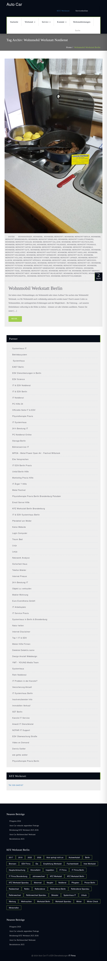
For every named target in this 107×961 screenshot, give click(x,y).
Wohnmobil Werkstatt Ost (78, 263)
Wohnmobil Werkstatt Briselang (42, 239)
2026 (39, 857)
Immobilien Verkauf (21, 705)
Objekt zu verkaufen (21, 588)
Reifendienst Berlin (58, 889)
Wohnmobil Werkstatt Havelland (72, 252)
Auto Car (14, 4)
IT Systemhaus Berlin (22, 693)
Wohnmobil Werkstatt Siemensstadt (39, 268)
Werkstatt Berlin (43, 901)
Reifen (26, 889)
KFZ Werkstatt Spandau (19, 882)
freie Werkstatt (90, 863)
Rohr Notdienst (19, 674)
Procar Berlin (89, 882)
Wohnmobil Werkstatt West (17, 273)
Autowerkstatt (74, 857)
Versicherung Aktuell (22, 687)
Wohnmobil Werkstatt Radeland (38, 265)
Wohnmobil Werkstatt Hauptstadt (42, 252)
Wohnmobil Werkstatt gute (17, 250)
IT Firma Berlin (78, 870)
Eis (37, 863)
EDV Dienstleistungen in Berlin (26, 373)
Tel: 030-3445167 (16, 785)
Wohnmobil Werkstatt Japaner (63, 257)
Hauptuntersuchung (17, 870)
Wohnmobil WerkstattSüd (38, 276)
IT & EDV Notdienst (21, 385)
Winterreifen (14, 907)
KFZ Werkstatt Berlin (75, 876)
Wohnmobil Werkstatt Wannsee (86, 270)
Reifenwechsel (15, 895)
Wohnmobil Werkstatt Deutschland (77, 242)
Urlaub (84, 895)
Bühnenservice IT (20, 446)
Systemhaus (18, 360)
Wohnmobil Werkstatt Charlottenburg (75, 239)
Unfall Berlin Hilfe (20, 471)
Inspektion (50, 870)
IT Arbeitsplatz (19, 607)
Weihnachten (26, 901)
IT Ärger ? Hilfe (19, 483)
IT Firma (72, 955)
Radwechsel (14, 889)
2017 (11, 857)
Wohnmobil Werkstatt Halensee (76, 250)
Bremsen (12, 863)
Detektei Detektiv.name (23, 650)
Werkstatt (29, 22)
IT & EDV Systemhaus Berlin (26, 514)
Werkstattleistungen (81, 22)
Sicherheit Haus (19, 563)
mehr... (15, 319)
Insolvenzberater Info (22, 699)
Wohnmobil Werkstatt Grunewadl (47, 247)
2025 (30, 857)
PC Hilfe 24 (17, 403)
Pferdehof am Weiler (22, 520)
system (11, 236)
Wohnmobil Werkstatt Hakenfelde (45, 250)
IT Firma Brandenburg (18, 876)
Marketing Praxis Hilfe (22, 477)
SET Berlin (17, 711)
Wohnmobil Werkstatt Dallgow (46, 242)
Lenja (14, 551)
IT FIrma (63, 870)
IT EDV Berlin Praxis (22, 465)
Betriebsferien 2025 (16, 839)
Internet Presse (19, 576)
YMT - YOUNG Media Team (25, 662)
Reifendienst (40, 889)
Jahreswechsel (38, 876)
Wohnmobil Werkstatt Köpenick (27, 260)
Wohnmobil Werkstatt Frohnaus (81, 244)
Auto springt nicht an (54, 857)
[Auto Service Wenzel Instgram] (99, 11)
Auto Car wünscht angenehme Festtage (24, 826)
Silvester (54, 895)
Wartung (12, 901)
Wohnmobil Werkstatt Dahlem (18, 242)
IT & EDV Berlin (19, 391)
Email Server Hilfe (20, 502)
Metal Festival (19, 490)
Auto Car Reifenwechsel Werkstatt (22, 834)
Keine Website (19, 527)
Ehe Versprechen (20, 459)
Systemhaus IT (19, 348)
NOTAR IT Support (21, 730)
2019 (20, 857)
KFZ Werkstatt (63, 11)
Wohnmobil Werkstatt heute (70, 255)
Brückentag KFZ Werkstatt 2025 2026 (23, 830)
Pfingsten (75, 882)
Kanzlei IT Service (21, 717)
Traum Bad (17, 539)
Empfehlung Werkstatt (52, 863)
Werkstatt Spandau (63, 901)
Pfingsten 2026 (15, 821)
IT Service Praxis (20, 613)
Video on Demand (20, 742)
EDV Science (18, 379)
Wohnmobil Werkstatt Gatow (18, 247)
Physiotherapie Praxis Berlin (25, 760)
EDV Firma (26, 863)
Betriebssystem (19, 354)
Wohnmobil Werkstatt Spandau (69, 268)
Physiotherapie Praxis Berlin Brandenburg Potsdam (36, 496)
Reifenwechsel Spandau (36, 895)
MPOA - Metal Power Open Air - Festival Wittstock (36, 453)
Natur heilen (18, 625)
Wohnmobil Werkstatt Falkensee (51, 244)
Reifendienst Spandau (80, 889)
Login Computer (19, 533)
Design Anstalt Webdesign (24, 656)
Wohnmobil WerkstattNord (75, 273)
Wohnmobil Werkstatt (53, 236)
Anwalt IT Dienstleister (23, 724)
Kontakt (60, 22)
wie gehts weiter (20, 754)
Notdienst (62, 882)
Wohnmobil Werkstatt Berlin (87, 47)
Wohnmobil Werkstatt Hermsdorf (41, 255)
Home (69, 47)
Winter (79, 901)
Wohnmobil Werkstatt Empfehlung (20, 244)
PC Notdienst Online (22, 434)
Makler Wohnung (20, 594)
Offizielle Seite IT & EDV (23, 410)
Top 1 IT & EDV (19, 637)
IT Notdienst (18, 397)
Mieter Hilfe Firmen (21, 644)
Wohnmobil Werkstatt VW (60, 270)
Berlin (87, 857)
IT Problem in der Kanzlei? (24, 680)
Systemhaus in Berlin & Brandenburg (29, 619)
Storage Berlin (19, 440)
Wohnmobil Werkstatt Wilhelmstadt (46, 273)
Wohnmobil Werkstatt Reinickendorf (69, 265)
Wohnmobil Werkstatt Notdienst (51, 263)
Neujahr (50, 882)
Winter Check (92, 901)
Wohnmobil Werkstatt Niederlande (20, 263)
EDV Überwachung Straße (24, 736)
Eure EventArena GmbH (23, 600)
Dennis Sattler (19, 748)
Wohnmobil (38, 236)
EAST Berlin (18, 366)
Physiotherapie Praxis (22, 416)
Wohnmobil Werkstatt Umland (34, 270)
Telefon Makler (19, 570)
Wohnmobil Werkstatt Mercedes (81, 260)
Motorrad (37, 882)
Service (45, 22)
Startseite (14, 22)
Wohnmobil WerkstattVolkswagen (66, 276)
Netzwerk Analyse (21, 557)
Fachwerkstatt (72, 863)
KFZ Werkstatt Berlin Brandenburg (28, 508)
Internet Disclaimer (21, 631)
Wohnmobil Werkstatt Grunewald (78, 247)
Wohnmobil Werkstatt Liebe (54, 260)
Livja (14, 545)
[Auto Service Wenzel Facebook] (93, 11)
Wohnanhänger (25, 236)
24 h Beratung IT (20, 428)
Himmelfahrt (35, 870)
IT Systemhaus (19, 422)
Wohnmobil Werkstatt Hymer (36, 257)
